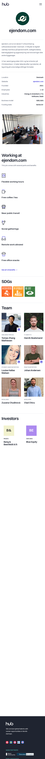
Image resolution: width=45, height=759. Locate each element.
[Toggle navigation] (40, 4)
